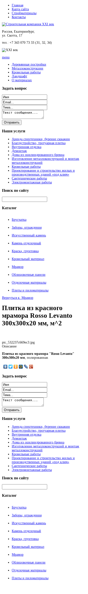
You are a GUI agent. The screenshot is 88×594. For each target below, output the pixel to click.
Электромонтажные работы (32, 182)
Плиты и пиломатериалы (30, 290)
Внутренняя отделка (26, 147)
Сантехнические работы (29, 178)
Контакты (19, 17)
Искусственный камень (29, 235)
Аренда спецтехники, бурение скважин (41, 139)
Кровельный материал (28, 259)
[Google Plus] (31, 366)
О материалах (22, 80)
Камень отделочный (26, 243)
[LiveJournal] (26, 366)
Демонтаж (19, 151)
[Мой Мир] (20, 366)
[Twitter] (10, 366)
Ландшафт (19, 76)
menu (6, 57)
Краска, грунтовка (25, 251)
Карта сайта (20, 9)
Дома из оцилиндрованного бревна (38, 155)
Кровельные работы (26, 72)
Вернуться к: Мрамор (17, 298)
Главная (17, 5)
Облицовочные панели (28, 274)
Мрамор (17, 267)
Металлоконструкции (27, 68)
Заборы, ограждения (27, 227)
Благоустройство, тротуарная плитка (39, 143)
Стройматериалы (24, 13)
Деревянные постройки (29, 64)
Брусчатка (19, 219)
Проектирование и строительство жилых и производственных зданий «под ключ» (43, 172)
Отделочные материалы (29, 282)
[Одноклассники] (15, 366)
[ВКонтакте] (5, 366)
